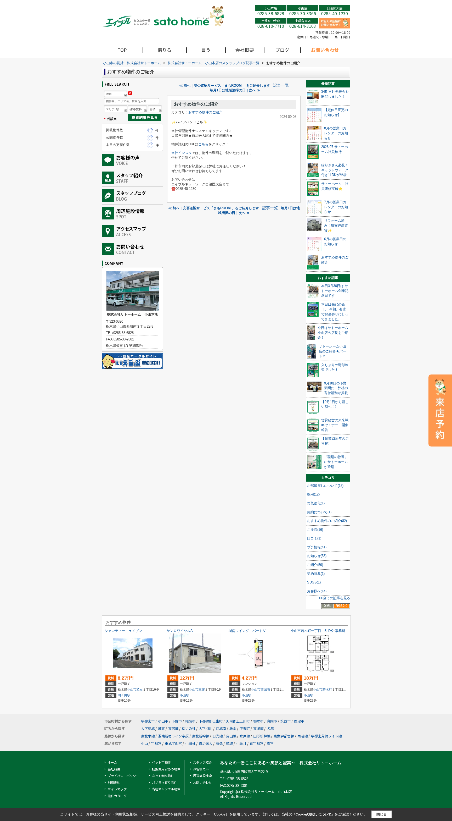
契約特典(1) (316, 574)
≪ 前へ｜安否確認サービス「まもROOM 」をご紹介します (224, 85)
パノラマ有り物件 (164, 782)
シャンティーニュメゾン (123, 631)
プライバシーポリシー (123, 775)
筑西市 (285, 721)
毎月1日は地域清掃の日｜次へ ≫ (235, 90)
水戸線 (245, 736)
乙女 (140, 689)
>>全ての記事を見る (334, 598)
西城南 (265, 689)
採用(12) (313, 494)
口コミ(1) (314, 538)
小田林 (190, 743)
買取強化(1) (316, 503)
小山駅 (184, 695)
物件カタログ (117, 796)
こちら (203, 144)
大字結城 (148, 728)
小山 (144, 743)
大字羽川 (205, 728)
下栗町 (245, 728)
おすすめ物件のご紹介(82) (327, 521)
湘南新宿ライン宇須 (173, 736)
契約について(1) (319, 512)
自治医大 (205, 743)
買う (206, 49)
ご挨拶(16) (315, 530)
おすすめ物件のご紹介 (196, 104)
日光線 (217, 736)
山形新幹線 (261, 736)
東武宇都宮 (173, 743)
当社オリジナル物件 (166, 789)
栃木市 (258, 721)
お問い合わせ (325, 49)
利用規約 (114, 782)
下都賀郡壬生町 (211, 721)
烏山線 (231, 736)
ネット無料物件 (163, 775)
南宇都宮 (256, 743)
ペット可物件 (161, 762)
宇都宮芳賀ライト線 (326, 736)
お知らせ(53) (316, 556)
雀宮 (270, 743)
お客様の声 (201, 769)
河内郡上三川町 (238, 721)
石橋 (219, 743)
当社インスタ (181, 153)
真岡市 (272, 721)
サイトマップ (117, 789)
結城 (229, 743)
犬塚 (270, 728)
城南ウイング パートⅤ (247, 631)
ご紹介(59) (315, 565)
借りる (164, 49)
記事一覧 (281, 85)
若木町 (327, 689)
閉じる (381, 814)
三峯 (202, 689)
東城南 (258, 728)
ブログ (282, 49)
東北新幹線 (200, 736)
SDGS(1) (314, 582)
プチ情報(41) (316, 547)
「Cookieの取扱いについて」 (313, 814)
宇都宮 (156, 743)
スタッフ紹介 (202, 762)
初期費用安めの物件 (166, 769)
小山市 (132, 689)
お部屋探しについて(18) (325, 486)
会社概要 (244, 49)
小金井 (241, 743)
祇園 (232, 728)
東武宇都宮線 (284, 736)
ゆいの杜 (188, 728)
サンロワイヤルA (180, 631)
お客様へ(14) (316, 591)
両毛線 (302, 736)
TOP (122, 49)
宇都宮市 (148, 721)
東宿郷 (173, 728)
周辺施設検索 (202, 775)
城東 (161, 728)
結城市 (190, 721)
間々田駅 (124, 695)
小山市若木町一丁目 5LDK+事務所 (318, 631)
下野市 (177, 721)
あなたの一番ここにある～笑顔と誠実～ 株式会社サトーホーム (280, 763)
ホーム (112, 762)
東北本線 (148, 736)
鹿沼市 (299, 721)
